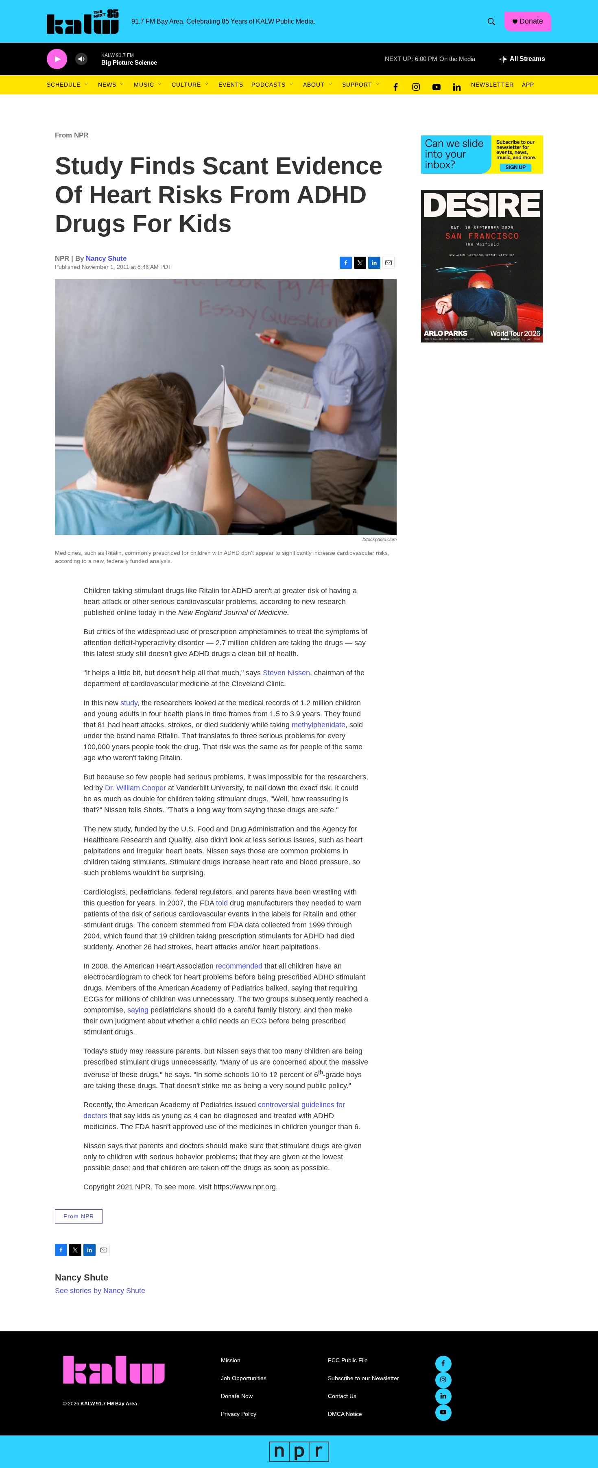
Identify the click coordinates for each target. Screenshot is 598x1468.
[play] (56, 59)
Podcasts (268, 84)
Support (357, 84)
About (314, 84)
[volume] (81, 59)
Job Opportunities (243, 1378)
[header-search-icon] (491, 21)
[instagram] (416, 85)
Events (230, 84)
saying (137, 1010)
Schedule (64, 84)
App (528, 84)
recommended (239, 966)
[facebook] (396, 85)
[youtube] (436, 85)
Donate (531, 21)
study (128, 703)
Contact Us (342, 1396)
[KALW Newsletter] (482, 154)
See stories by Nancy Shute (100, 1291)
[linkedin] (457, 85)
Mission (230, 1360)
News (107, 84)
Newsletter (492, 84)
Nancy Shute (106, 258)
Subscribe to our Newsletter (363, 1378)
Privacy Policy (238, 1414)
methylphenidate (318, 725)
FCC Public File (348, 1360)
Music (144, 84)
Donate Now (237, 1396)
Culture (186, 84)
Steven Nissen (286, 673)
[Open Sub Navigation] (86, 84)
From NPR (71, 135)
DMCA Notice (345, 1414)
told (222, 903)
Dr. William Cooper (135, 788)
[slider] (94, 59)
